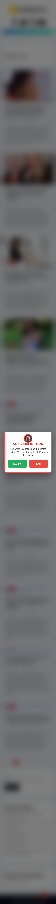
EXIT (38, 464)
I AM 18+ (17, 464)
